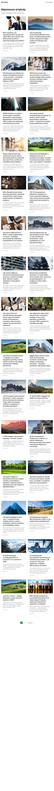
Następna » (30, 622)
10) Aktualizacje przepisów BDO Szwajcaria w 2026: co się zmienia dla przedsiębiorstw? (40, 519)
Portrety (4, 2)
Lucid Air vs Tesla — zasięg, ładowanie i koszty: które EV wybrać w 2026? (12, 598)
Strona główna (49, 2)
